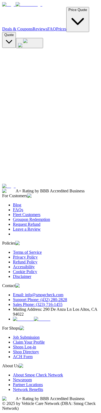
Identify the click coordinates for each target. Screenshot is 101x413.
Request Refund (26, 224)
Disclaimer (22, 276)
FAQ (51, 29)
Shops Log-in (24, 347)
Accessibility (24, 266)
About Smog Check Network (38, 375)
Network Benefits (28, 389)
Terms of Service (27, 252)
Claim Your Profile (29, 342)
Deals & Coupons (17, 29)
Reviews (40, 29)
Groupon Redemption (31, 219)
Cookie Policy (25, 271)
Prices (61, 29)
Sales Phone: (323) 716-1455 (37, 304)
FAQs (18, 209)
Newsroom (22, 379)
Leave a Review (27, 229)
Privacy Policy (25, 257)
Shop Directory (26, 352)
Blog (17, 205)
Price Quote (77, 10)
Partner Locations (28, 384)
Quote (9, 35)
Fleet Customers (26, 214)
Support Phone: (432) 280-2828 (40, 299)
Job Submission (26, 337)
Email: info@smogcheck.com (38, 294)
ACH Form (23, 356)
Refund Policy (25, 262)
